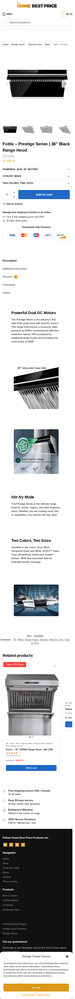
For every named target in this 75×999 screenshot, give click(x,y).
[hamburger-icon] (9, 14)
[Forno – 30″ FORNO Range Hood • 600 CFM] (31, 703)
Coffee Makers (11, 900)
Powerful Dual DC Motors (20, 169)
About (6, 872)
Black (47, 44)
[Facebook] (5, 844)
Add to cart (44, 194)
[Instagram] (11, 844)
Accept (36, 987)
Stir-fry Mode (12, 176)
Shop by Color (35, 44)
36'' (14, 639)
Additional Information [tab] (15, 268)
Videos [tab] (6, 292)
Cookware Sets (11, 909)
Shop (5, 863)
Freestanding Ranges (15, 924)
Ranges (44, 639)
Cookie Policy (28, 995)
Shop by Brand (26, 743)
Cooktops (8, 905)
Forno (12, 743)
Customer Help (11, 867)
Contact (7, 876)
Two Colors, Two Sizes (18, 183)
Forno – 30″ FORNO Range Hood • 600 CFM (29, 749)
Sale (17, 743)
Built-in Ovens (10, 895)
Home (5, 44)
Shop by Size (38, 743)
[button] (67, 956)
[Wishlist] (54, 666)
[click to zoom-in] (37, 84)
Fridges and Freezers (15, 928)
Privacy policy (43, 995)
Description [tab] (10, 260)
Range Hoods (18, 44)
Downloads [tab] (9, 284)
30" (7, 743)
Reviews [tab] (9, 276)
